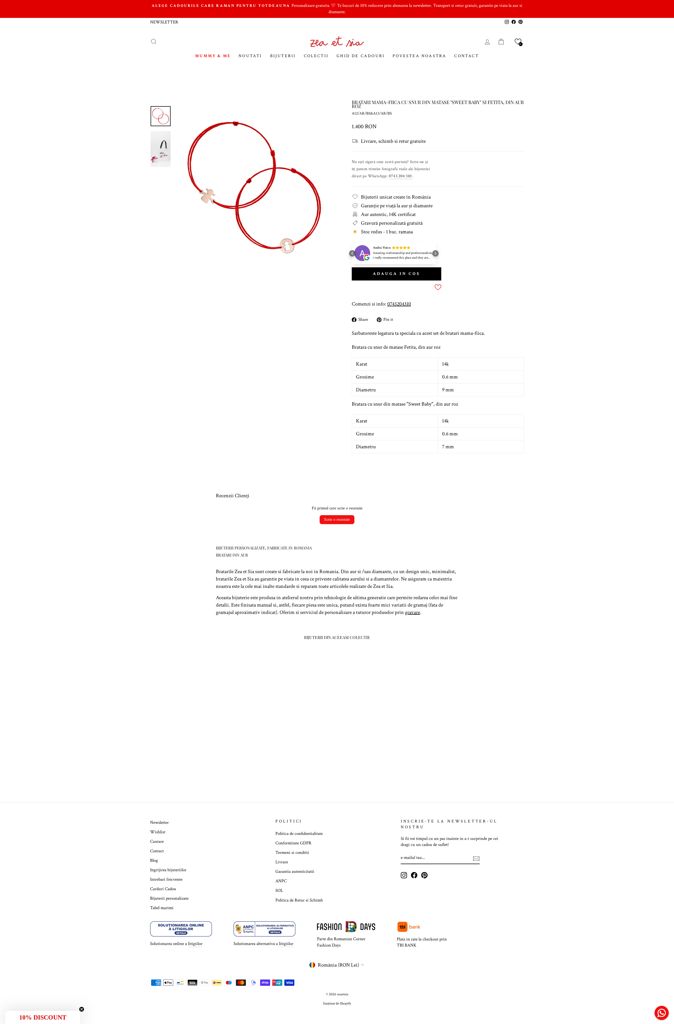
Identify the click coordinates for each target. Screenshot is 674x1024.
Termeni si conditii (292, 852)
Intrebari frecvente (166, 879)
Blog (154, 860)
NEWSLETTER (164, 22)
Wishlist (157, 832)
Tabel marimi (162, 908)
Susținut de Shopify (337, 1003)
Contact (157, 851)
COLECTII (316, 56)
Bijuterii (283, 56)
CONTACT (466, 56)
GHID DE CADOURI (360, 56)
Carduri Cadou (163, 889)
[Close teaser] (81, 1009)
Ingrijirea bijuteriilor (168, 870)
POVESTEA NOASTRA (419, 56)
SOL (279, 890)
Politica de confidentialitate (299, 833)
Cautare (157, 841)
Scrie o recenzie (337, 519)
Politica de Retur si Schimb (299, 900)
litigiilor (195, 944)
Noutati (250, 56)
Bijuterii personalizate (169, 898)
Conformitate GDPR (293, 843)
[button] (518, 41)
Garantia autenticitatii (294, 871)
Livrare (281, 862)
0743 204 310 (401, 176)
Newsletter (159, 822)
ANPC (281, 881)
